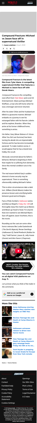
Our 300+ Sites (28, 382)
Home (4, 363)
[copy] (14, 48)
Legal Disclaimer (28, 393)
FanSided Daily (7, 386)
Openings (26, 378)
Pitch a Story (27, 386)
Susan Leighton (10, 45)
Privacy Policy (7, 389)
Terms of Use (27, 389)
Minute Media (11, 408)
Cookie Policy (7, 393)
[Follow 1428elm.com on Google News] (31, 294)
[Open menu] (3, 3)
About (4, 378)
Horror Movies (12, 363)
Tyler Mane (19, 98)
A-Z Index (26, 397)
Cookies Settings (8, 403)
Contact (5, 382)
